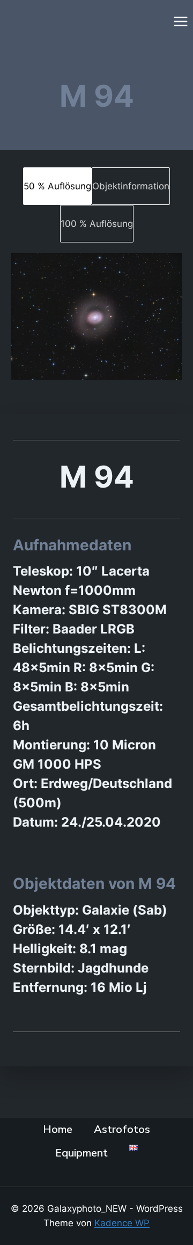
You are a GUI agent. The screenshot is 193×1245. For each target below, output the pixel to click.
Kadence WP (122, 1223)
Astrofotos (122, 1129)
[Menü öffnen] (180, 21)
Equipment (81, 1153)
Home (57, 1129)
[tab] (57, 186)
